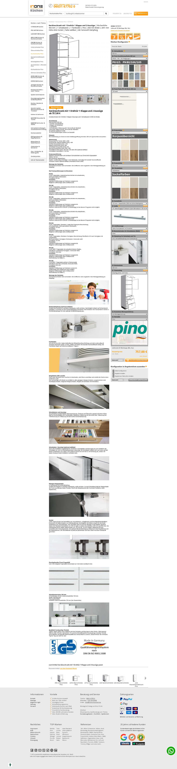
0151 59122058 (92, 700)
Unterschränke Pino (37, 47)
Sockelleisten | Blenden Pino (38, 65)
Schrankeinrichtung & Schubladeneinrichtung (38, 128)
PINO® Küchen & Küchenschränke (36, 43)
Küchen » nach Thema (38, 23)
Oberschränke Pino (37, 50)
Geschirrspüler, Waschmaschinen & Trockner (37, 109)
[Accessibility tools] (10, 764)
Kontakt (146, 2)
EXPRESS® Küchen (37, 81)
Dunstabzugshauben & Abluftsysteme (38, 98)
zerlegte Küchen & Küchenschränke (37, 85)
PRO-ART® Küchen (37, 30)
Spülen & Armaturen (37, 95)
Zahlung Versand (33, 705)
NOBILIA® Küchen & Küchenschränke (37, 76)
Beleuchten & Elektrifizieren (35, 142)
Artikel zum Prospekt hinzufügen (120, 30)
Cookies (32, 736)
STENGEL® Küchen (37, 27)
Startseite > (52, 21)
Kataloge (33, 700)
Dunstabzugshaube (86, 714)
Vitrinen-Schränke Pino (38, 72)
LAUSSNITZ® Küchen (38, 34)
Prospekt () (117, 13)
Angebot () (128, 13)
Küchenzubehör (36, 133)
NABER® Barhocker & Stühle (38, 123)
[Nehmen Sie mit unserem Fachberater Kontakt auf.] (129, 36)
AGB (31, 730)
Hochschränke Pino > (61, 21)
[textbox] (84, 13)
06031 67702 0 (90, 698)
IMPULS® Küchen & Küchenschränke (37, 38)
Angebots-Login (35, 702)
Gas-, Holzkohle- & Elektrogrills (37, 152)
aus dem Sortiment (68, 668)
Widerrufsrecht (35, 732)
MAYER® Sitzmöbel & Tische (38, 118)
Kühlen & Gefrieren (37, 114)
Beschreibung (56, 107)
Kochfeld (97, 714)
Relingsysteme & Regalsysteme (36, 137)
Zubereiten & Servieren (35, 147)
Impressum (34, 728)
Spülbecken (105, 714)
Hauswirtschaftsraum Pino (37, 57)
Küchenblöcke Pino (37, 69)
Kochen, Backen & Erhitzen (37, 103)
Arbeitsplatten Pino (37, 61)
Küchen (36, 8)
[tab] (38, 23)
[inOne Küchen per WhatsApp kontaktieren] (171, 751)
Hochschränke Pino (37, 53)
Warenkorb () (142, 13)
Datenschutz (34, 734)
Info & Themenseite (37, 160)
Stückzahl (115, 360)
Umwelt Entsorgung (34, 739)
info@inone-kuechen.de (93, 702)
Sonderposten (35, 156)
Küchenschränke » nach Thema (37, 90)
